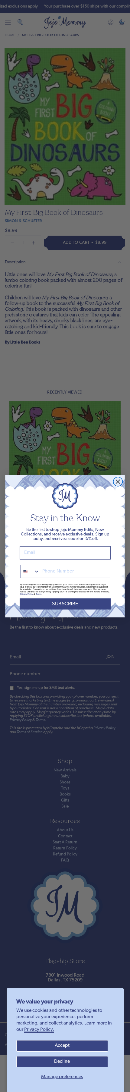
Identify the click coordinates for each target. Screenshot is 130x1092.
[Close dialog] (118, 481)
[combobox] (30, 571)
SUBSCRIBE (65, 604)
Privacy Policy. (39, 1029)
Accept (62, 1045)
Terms (38, 594)
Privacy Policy (26, 594)
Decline (62, 1061)
